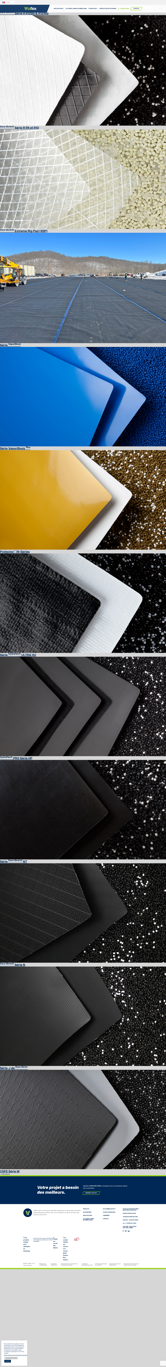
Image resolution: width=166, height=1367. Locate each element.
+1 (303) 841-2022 (130, 1223)
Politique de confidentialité (43, 1264)
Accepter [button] (7, 1361)
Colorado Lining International (76, 8)
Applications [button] (58, 8)
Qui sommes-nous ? (109, 1209)
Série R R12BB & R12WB (24, 13)
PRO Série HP (16, 758)
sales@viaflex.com (129, 1213)
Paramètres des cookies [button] (11, 1358)
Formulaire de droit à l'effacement (115, 1264)
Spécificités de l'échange (108, 8)
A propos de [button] (93, 8)
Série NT (13, 861)
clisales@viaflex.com (130, 1216)
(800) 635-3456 (95, 1186)
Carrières (106, 1215)
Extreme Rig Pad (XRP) (23, 231)
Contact (136, 8)
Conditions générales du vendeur (101, 1264)
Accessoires (87, 1212)
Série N (12, 965)
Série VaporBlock (15, 448)
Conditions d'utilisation (54, 1264)
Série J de (14, 1068)
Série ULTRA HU (18, 655)
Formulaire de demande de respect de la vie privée (131, 1264)
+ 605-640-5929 (124, 8)
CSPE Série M (9, 1171)
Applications (87, 1215)
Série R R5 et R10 (19, 128)
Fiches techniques (109, 1212)
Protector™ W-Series (15, 551)
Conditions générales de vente (87, 1264)
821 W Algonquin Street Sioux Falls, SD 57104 (131, 1209)
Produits (86, 1209)
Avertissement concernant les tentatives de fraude (69, 1264)
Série (10, 345)
